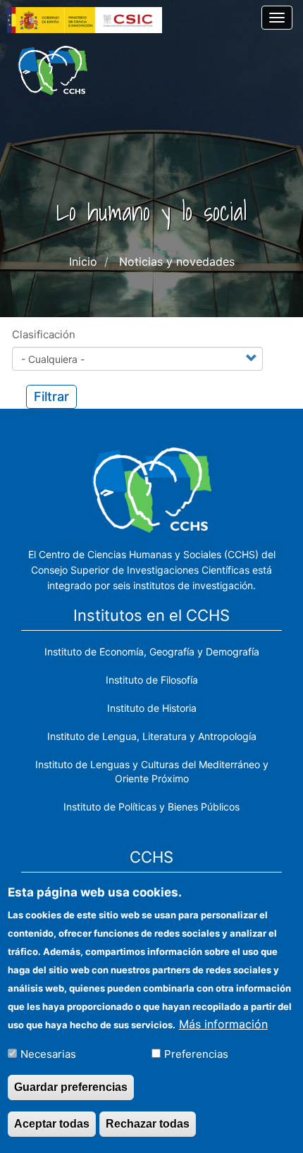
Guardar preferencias (71, 1087)
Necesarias (48, 1054)
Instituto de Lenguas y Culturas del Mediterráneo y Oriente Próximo (151, 771)
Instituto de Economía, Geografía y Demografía (151, 652)
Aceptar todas (51, 1124)
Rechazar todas (148, 1124)
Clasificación (43, 334)
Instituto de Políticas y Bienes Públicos (151, 807)
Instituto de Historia (152, 708)
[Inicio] (52, 70)
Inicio (83, 261)
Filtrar (51, 396)
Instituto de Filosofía (152, 680)
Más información (223, 1024)
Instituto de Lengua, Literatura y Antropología (151, 736)
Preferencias (196, 1054)
